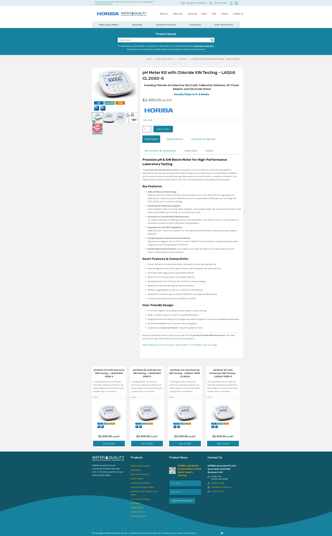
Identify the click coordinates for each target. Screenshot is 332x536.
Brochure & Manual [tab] (203, 139)
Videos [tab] (209, 150)
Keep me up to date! (182, 501)
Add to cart (163, 129)
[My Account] (231, 3)
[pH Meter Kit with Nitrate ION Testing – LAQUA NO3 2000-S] (147, 416)
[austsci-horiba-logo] (108, 14)
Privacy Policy (169, 533)
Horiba (95, 397)
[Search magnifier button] (212, 40)
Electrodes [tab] (191, 150)
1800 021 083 (217, 483)
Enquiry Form (217, 491)
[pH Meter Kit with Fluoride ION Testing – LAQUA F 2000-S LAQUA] (185, 416)
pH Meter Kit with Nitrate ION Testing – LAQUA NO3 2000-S (147, 373)
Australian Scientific (204, 46)
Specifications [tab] (174, 139)
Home (149, 59)
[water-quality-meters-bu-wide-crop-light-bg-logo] (134, 14)
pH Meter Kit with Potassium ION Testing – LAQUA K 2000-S (223, 373)
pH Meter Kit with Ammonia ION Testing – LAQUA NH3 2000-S (109, 373)
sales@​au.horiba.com (221, 487)
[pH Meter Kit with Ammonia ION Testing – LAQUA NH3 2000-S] (109, 416)
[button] (109, 443)
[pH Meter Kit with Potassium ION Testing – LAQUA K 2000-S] (223, 416)
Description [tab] (151, 139)
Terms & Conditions (186, 533)
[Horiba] (158, 111)
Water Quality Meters (165, 59)
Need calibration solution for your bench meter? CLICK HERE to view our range (179, 345)
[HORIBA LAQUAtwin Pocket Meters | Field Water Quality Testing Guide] (172, 469)
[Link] (230, 533)
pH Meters (182, 59)
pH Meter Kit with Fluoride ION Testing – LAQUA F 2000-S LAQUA (185, 373)
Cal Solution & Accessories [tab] (160, 150)
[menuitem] (164, 14)
